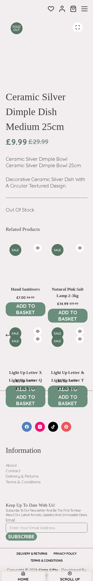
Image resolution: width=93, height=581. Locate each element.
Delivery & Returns (22, 476)
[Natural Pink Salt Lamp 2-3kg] (68, 260)
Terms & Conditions (23, 481)
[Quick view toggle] (38, 248)
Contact (13, 470)
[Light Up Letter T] (68, 351)
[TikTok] (53, 427)
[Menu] (84, 9)
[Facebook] (27, 427)
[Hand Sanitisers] (25, 260)
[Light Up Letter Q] (25, 351)
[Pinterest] (66, 427)
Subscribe (21, 536)
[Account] (62, 9)
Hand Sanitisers (25, 289)
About (11, 465)
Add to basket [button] (25, 309)
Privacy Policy (65, 553)
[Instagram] (40, 427)
